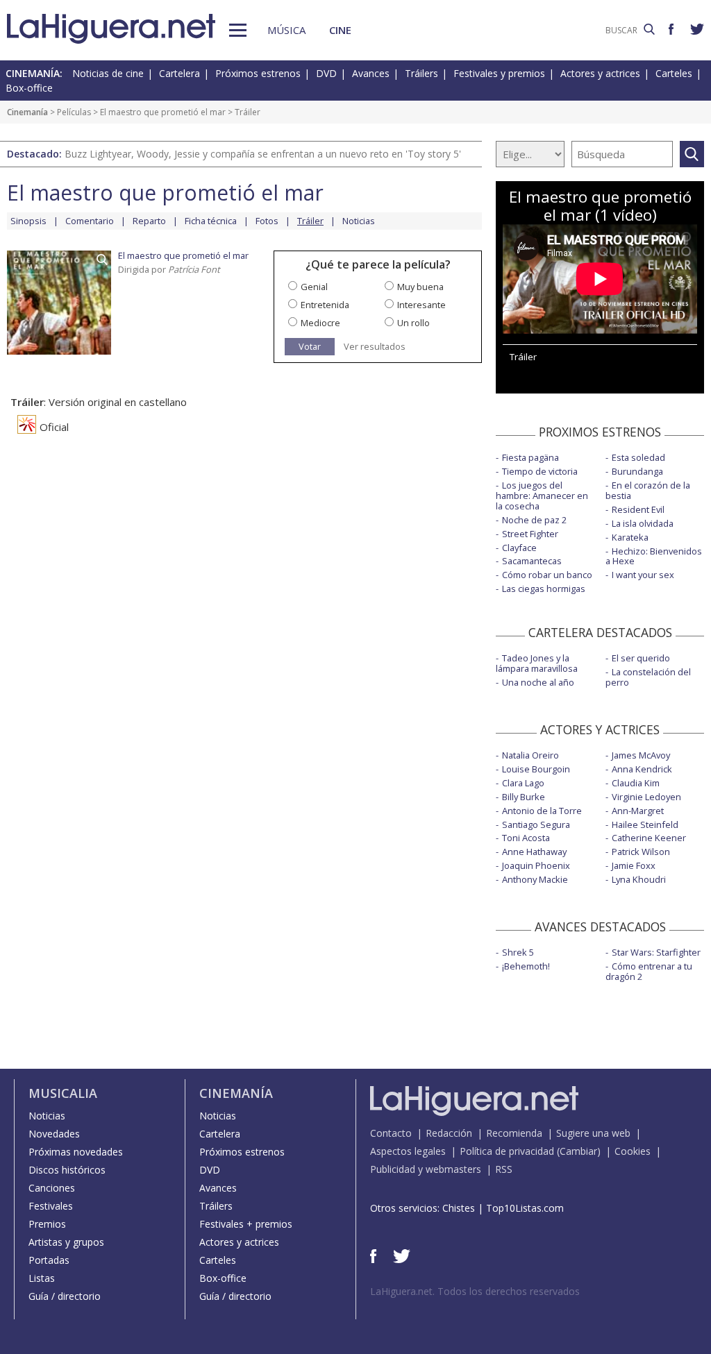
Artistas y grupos (66, 1242)
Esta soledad (638, 457)
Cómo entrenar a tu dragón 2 (648, 971)
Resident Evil (638, 509)
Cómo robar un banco (547, 574)
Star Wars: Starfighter (656, 952)
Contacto (391, 1133)
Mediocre (320, 322)
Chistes (458, 1208)
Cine (340, 30)
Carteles (673, 73)
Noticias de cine (108, 73)
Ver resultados (374, 346)
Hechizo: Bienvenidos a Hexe (653, 556)
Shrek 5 (518, 952)
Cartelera (179, 73)
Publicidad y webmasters (425, 1169)
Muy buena (420, 286)
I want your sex (643, 574)
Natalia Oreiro (530, 755)
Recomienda (514, 1133)
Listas (41, 1278)
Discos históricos (67, 1169)
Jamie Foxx (633, 865)
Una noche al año (538, 682)
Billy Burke (523, 796)
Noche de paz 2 (534, 520)
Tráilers (421, 73)
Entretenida (325, 304)
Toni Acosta (526, 837)
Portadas (48, 1260)
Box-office (29, 87)
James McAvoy (641, 755)
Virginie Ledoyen (646, 796)
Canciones (51, 1187)
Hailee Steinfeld (645, 824)
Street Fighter (530, 533)
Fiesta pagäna (530, 457)
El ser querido (641, 658)
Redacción (449, 1133)
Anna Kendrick (642, 769)
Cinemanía (27, 112)
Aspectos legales (408, 1151)
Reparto (149, 220)
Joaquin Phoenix (536, 865)
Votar (310, 346)
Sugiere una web (593, 1133)
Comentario (89, 220)
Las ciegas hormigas (543, 588)
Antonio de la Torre (542, 810)
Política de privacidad (507, 1151)
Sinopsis (28, 220)
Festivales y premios (499, 73)
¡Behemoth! (526, 966)
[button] (237, 30)
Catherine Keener (649, 837)
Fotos (267, 220)
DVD (326, 73)
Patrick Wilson (641, 851)
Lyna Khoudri (639, 879)
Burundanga (637, 471)
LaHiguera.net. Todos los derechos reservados (475, 1291)
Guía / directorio (64, 1296)
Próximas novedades (75, 1151)
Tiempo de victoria (540, 471)
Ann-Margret (638, 810)
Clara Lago (523, 783)
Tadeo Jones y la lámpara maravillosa (537, 663)
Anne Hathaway (534, 851)
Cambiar (578, 1151)
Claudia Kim (636, 783)
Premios (47, 1223)
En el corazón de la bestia (647, 490)
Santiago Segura (536, 824)
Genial (314, 286)
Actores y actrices (600, 73)
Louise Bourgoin (536, 769)
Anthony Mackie (535, 879)
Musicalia (62, 1093)
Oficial (54, 427)
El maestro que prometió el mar (163, 112)
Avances (371, 73)
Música (286, 30)
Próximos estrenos (258, 73)
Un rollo (413, 322)
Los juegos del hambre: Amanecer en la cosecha (542, 495)
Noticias (358, 220)
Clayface (519, 547)
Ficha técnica (211, 220)
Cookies (632, 1151)
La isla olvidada (643, 523)
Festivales (50, 1205)
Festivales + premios (245, 1223)
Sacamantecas (532, 561)
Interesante (421, 304)
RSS (503, 1169)
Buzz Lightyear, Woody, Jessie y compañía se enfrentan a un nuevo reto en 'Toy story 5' (263, 153)
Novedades (54, 1133)
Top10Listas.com (525, 1208)
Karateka (630, 537)
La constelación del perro (648, 677)
